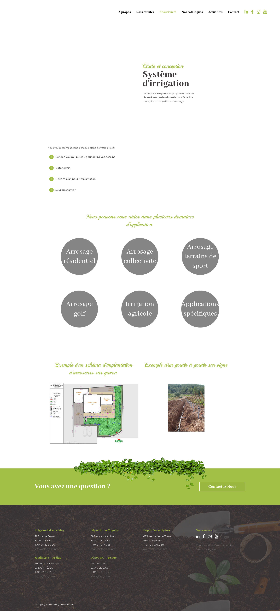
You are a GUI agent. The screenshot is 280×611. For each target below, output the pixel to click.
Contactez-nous (222, 486)
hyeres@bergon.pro (155, 548)
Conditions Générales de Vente (214, 545)
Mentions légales (206, 549)
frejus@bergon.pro (46, 576)
